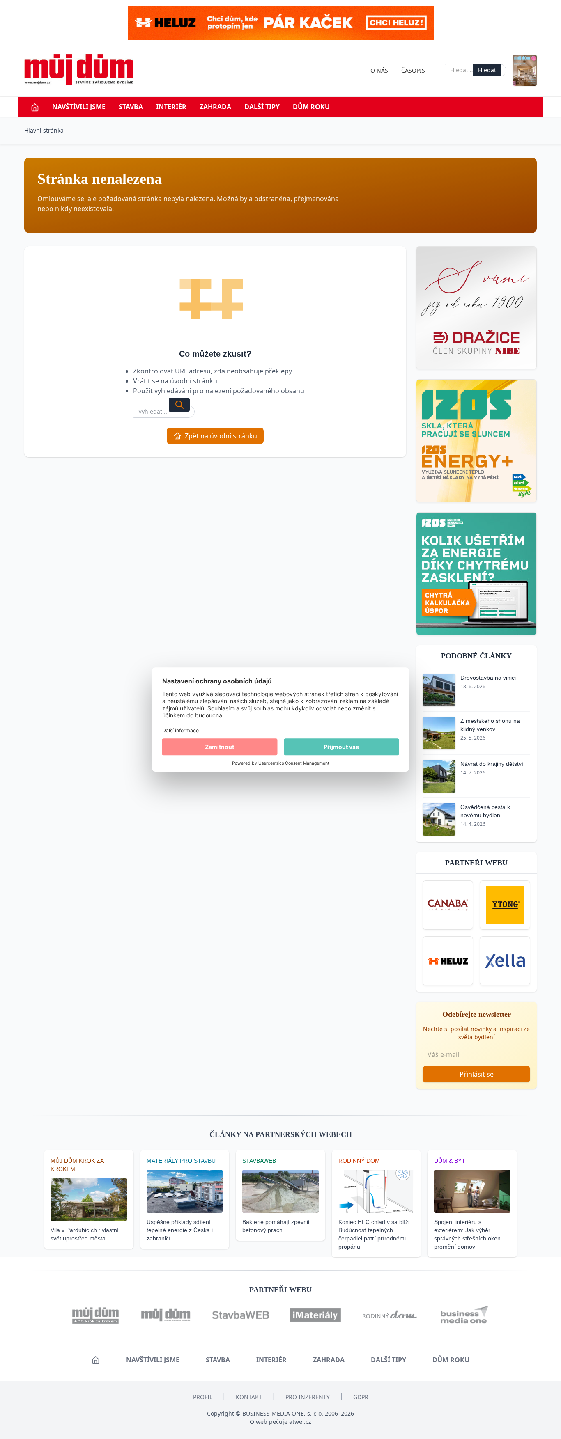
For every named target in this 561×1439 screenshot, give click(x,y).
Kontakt (249, 1397)
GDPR (360, 1397)
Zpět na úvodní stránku (221, 435)
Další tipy (262, 106)
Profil (202, 1397)
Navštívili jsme (79, 106)
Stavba (131, 106)
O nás (379, 70)
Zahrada (215, 106)
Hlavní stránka (44, 130)
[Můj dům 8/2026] (525, 70)
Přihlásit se (477, 1074)
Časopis (413, 70)
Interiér (171, 106)
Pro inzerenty (307, 1397)
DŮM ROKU (311, 106)
